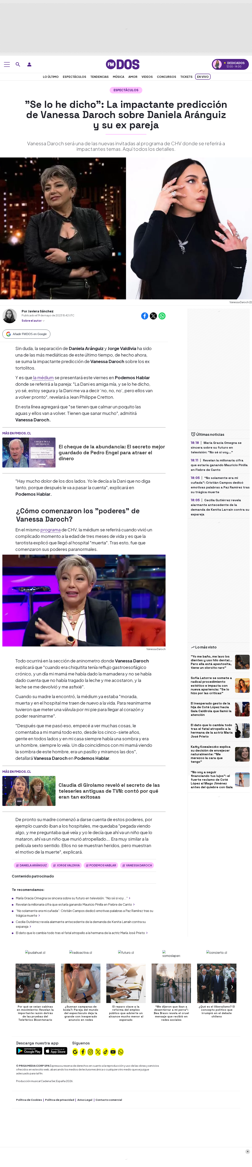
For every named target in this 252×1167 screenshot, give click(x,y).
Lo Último (51, 76)
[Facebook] (83, 1051)
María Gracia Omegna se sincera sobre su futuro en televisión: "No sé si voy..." (72, 898)
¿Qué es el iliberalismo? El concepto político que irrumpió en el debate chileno (217, 1011)
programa (50, 529)
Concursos (166, 76)
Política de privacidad (59, 1099)
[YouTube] (113, 1051)
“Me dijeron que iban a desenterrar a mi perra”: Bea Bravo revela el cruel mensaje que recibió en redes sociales (171, 1013)
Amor (132, 76)
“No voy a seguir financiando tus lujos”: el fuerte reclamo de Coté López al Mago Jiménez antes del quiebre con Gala (212, 779)
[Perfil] (29, 64)
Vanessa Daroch (139, 865)
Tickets (186, 76)
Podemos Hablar (102, 865)
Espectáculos (74, 76)
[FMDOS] (122, 64)
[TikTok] (105, 1051)
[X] (98, 1051)
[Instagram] (90, 1051)
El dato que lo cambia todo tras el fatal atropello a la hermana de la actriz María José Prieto (80, 933)
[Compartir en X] (153, 315)
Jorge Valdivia (68, 865)
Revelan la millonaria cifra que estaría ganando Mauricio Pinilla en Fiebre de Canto (74, 904)
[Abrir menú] (7, 64)
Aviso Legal (84, 1099)
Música (118, 76)
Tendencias (99, 76)
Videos (147, 76)
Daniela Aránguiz (33, 865)
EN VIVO (203, 76)
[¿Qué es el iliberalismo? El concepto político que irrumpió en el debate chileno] (216, 983)
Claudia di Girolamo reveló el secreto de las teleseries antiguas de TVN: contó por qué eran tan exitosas (109, 791)
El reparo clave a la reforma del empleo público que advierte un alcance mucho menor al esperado (126, 1013)
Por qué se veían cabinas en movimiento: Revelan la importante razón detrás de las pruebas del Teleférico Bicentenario (35, 1013)
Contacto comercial (108, 1099)
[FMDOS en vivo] (217, 64)
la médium (43, 377)
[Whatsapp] (121, 1051)
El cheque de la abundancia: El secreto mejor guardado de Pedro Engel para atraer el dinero (112, 452)
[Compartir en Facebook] (144, 315)
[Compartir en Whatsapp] (162, 315)
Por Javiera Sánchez (38, 311)
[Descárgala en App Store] (55, 1050)
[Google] (75, 1051)
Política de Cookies (29, 1099)
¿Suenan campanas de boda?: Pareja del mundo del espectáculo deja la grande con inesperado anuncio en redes (80, 1013)
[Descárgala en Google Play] (29, 1050)
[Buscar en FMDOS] (18, 64)
